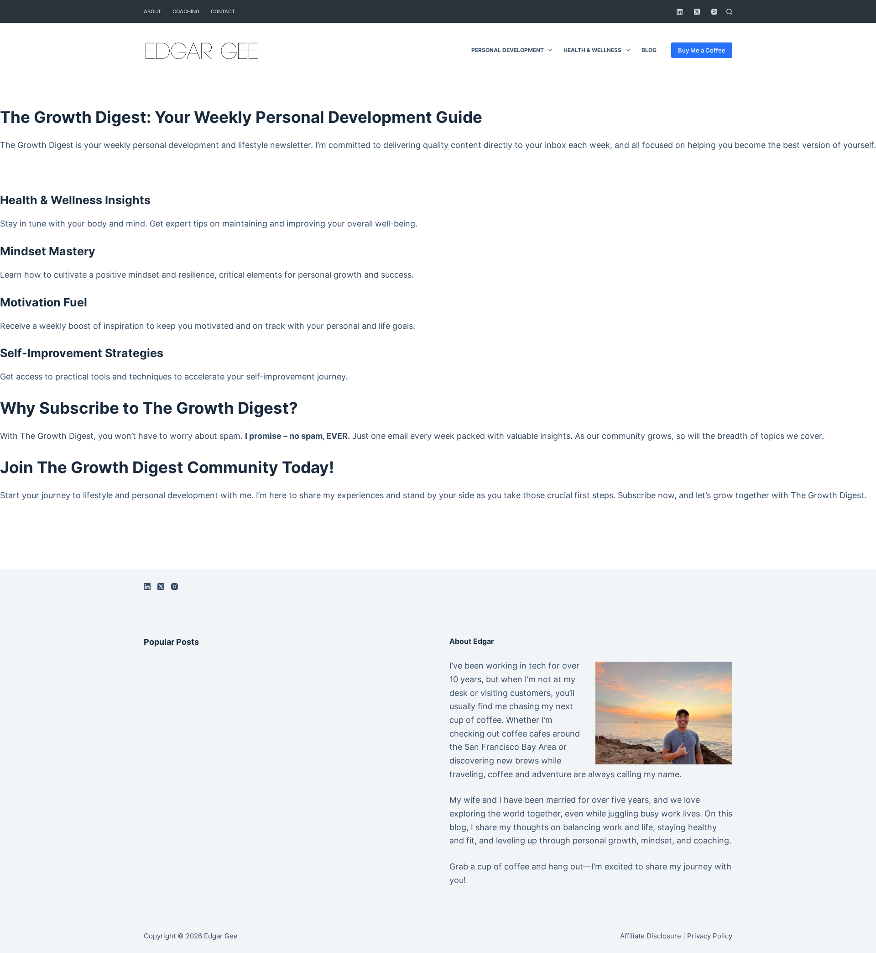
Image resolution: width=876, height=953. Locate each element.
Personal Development (507, 50)
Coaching (185, 11)
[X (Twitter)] (697, 12)
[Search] (729, 12)
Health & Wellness (592, 50)
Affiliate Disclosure (650, 936)
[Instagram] (714, 12)
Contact (223, 11)
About (152, 11)
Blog (649, 50)
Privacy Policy (709, 936)
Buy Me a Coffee (701, 50)
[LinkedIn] (680, 12)
